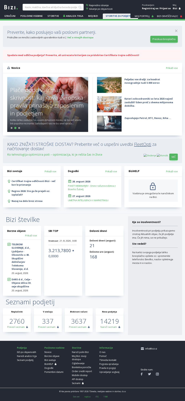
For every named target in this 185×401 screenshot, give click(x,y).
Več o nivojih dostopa (80, 37)
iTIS (96, 396)
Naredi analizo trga (27, 356)
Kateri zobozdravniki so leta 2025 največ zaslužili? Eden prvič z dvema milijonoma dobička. (148, 102)
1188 (105, 396)
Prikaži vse (172, 68)
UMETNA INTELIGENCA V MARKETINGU (88, 200)
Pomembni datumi (53, 372)
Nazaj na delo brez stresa (27, 201)
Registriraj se (150, 8)
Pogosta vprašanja (109, 364)
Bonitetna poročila (81, 367)
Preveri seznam (16, 327)
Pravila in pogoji (107, 368)
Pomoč (103, 356)
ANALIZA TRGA (74, 16)
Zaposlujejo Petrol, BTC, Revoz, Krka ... (147, 118)
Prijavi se (165, 8)
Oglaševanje (78, 363)
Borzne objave (51, 356)
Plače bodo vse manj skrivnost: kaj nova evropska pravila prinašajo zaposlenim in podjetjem (47, 101)
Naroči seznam (108, 327)
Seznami (76, 383)
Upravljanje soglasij (109, 372)
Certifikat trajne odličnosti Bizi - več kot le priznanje (33, 182)
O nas (102, 352)
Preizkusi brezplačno (164, 39)
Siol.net (76, 396)
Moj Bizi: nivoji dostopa (79, 358)
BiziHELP (48, 364)
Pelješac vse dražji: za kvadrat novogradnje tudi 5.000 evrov (142, 81)
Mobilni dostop (80, 375)
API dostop (77, 379)
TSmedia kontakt (107, 360)
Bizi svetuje (50, 360)
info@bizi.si (150, 348)
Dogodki (48, 368)
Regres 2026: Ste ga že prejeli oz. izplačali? (31, 192)
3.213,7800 (59, 250)
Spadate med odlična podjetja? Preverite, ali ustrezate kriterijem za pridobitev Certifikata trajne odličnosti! (73, 55)
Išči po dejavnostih (26, 352)
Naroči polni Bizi (80, 352)
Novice (47, 352)
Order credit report (82, 371)
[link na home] (11, 6)
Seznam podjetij (25, 360)
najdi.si (87, 396)
